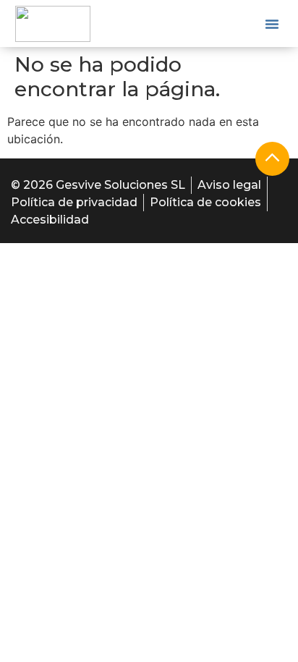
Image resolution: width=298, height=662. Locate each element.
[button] (272, 24)
